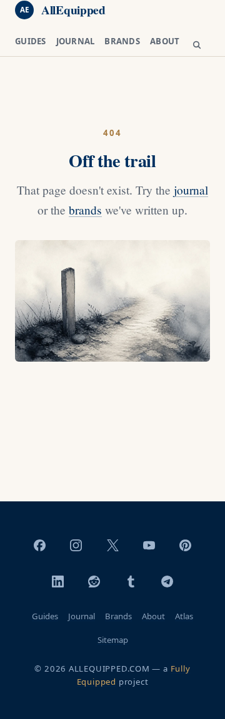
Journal (75, 41)
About (164, 41)
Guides (30, 41)
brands (85, 210)
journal (191, 190)
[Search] (196, 45)
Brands (122, 41)
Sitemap (113, 639)
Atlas (184, 616)
